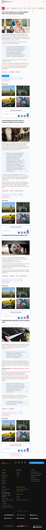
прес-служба (15, 260)
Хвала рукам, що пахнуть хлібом (8, 507)
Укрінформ (19, 149)
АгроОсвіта (4, 501)
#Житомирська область (19, 190)
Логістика (3, 483)
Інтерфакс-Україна (15, 39)
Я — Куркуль (4, 503)
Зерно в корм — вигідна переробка (6, 496)
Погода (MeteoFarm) (34, 472)
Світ (25, 8)
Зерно (29, 8)
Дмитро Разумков (22, 347)
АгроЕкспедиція (5, 498)
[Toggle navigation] (44, 1)
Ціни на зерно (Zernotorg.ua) (36, 473)
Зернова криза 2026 (5, 489)
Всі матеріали (6, 80)
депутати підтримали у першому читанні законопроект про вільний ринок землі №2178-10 (16, 64)
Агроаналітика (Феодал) (35, 475)
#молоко (11, 190)
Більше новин (15, 454)
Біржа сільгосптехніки (35, 479)
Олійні (33, 8)
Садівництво (14, 8)
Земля (20, 8)
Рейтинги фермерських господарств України (6, 493)
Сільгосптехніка (40, 8)
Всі (2, 8)
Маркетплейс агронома (35, 481)
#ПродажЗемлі (11, 408)
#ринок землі (4, 408)
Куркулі (17, 472)
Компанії (18, 473)
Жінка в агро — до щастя (6, 505)
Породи (17, 475)
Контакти (18, 498)
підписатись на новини (37, 462)
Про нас (17, 496)
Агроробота (33, 477)
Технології (4, 480)
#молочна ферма (5, 190)
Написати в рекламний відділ (21, 489)
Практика (3, 478)
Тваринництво (4, 476)
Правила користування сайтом (22, 499)
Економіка (4, 482)
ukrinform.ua (9, 348)
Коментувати (5, 75)
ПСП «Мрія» (5, 257)
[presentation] (2, 8)
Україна (7, 8)
